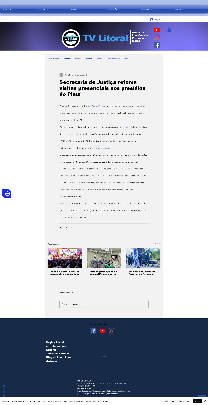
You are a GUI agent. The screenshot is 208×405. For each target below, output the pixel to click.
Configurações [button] (169, 401)
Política (78, 58)
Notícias (67, 58)
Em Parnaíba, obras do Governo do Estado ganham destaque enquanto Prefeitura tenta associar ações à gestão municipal (142, 273)
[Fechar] (205, 401)
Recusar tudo (184, 401)
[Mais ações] (147, 75)
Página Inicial (55, 342)
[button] (169, 29)
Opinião (89, 58)
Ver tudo (157, 243)
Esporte (100, 58)
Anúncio (51, 361)
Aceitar (197, 401)
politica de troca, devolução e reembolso (103, 393)
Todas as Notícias (57, 353)
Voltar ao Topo (4, 393)
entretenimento (56, 346)
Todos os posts (53, 58)
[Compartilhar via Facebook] (60, 227)
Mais (126, 58)
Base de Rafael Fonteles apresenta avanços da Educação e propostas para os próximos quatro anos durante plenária (64, 273)
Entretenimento (114, 58)
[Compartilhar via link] (66, 227)
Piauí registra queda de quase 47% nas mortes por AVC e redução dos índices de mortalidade (103, 273)
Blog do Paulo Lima (58, 357)
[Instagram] (157, 37)
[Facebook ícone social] (157, 45)
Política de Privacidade (101, 401)
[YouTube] (157, 30)
